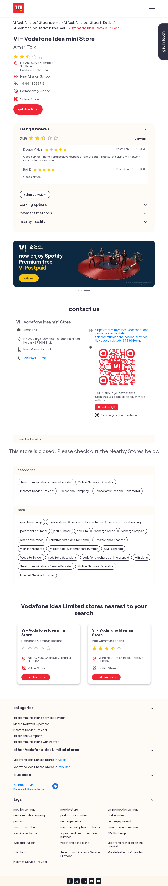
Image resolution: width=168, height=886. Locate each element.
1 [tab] (79, 291)
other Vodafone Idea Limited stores (46, 749)
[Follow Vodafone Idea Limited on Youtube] (91, 881)
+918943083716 (32, 83)
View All (140, 139)
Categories (23, 707)
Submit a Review (35, 194)
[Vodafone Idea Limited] (18, 8)
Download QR (106, 407)
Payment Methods (36, 213)
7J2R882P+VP (23, 784)
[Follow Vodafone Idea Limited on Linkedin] (84, 881)
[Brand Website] (98, 881)
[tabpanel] (84, 264)
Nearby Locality (32, 221)
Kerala (62, 759)
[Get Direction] (55, 788)
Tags (17, 799)
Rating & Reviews (34, 129)
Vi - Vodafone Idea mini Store (43, 632)
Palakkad (64, 767)
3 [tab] (85, 291)
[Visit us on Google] (70, 881)
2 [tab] (82, 291)
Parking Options (33, 204)
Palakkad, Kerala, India (28, 789)
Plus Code (22, 774)
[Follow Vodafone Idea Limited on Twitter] (77, 881)
